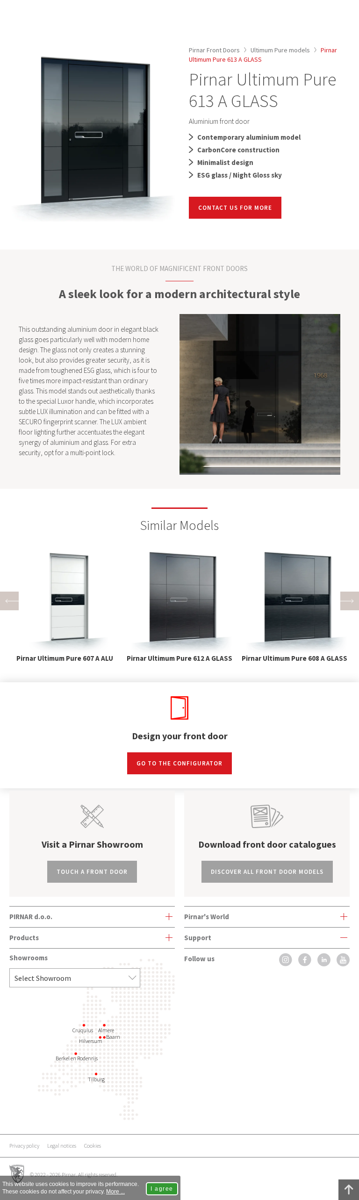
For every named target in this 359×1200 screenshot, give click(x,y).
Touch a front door (92, 872)
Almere (106, 1030)
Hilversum (90, 1040)
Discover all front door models (267, 872)
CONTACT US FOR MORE (235, 208)
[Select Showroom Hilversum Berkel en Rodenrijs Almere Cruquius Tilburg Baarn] (74, 977)
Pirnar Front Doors (214, 50)
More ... (115, 1191)
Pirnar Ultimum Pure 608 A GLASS (294, 658)
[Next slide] (349, 601)
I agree (162, 1189)
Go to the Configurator (179, 763)
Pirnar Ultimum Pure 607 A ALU (64, 658)
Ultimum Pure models (280, 50)
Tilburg (96, 1079)
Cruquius (82, 1030)
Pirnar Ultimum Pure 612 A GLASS (179, 658)
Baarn (113, 1036)
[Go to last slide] (9, 601)
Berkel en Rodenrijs (77, 1058)
